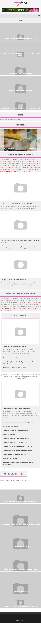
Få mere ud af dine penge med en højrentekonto (17, 203)
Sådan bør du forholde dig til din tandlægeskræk (15, 430)
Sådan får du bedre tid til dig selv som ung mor (15, 442)
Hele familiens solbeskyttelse (10, 426)
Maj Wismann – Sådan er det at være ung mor (14, 367)
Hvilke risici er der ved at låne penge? (12, 358)
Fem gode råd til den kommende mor (13, 280)
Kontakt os (18, 620)
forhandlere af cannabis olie (32, 302)
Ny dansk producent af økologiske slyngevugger (15, 454)
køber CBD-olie (10, 308)
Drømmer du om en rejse (9, 434)
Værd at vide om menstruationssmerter (14, 346)
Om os (24, 620)
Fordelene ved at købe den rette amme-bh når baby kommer (18, 422)
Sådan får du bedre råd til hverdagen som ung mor (16, 438)
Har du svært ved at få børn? (10, 458)
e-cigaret (36, 163)
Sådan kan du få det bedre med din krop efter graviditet (17, 446)
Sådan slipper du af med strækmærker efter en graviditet (18, 450)
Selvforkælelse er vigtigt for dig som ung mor (16, 408)
